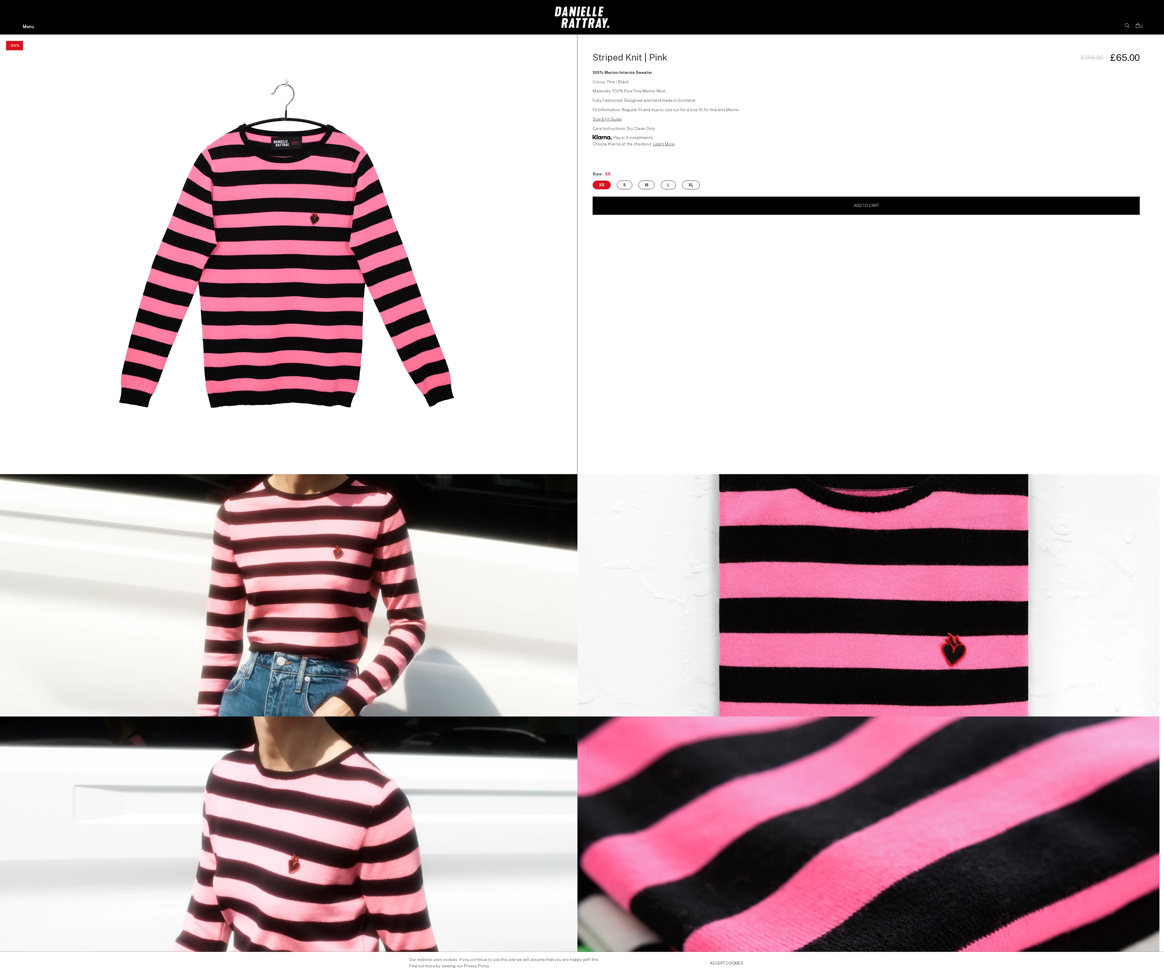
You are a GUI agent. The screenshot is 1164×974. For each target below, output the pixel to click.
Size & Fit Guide (607, 119)
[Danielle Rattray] (582, 26)
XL (691, 185)
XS (601, 185)
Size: (601, 174)
